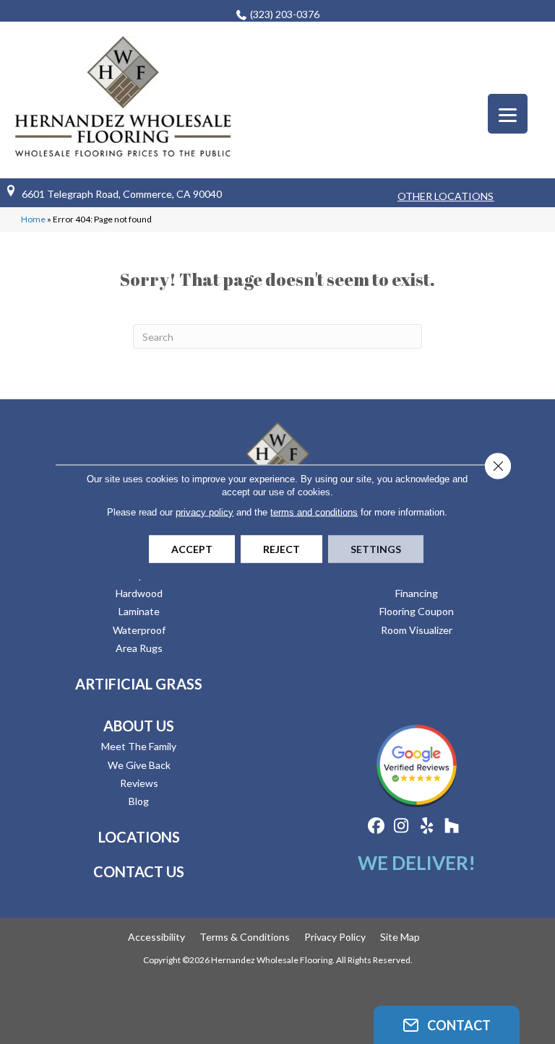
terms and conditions (314, 512)
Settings (375, 549)
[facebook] (376, 826)
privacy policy (204, 512)
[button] (447, 1025)
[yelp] (426, 826)
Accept (191, 549)
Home (33, 219)
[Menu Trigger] (508, 114)
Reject (281, 549)
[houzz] (452, 826)
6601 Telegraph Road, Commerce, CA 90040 (122, 194)
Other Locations (445, 196)
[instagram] (401, 826)
